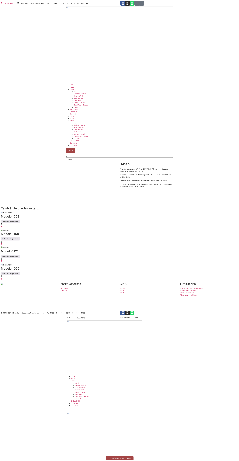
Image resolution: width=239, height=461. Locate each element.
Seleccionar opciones (10, 221)
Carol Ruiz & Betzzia (81, 105)
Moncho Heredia (79, 103)
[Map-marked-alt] (136, 3)
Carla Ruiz (77, 100)
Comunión (73, 112)
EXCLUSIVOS (74, 109)
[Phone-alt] (141, 3)
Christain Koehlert (80, 94)
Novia (72, 87)
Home (72, 85)
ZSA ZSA (77, 107)
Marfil (76, 91)
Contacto (73, 114)
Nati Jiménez (78, 98)
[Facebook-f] (122, 3)
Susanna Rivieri (79, 96)
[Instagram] (127, 3)
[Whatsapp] (132, 3)
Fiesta (72, 89)
